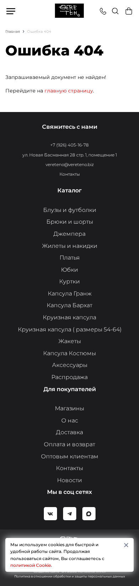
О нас (69, 420)
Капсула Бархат (69, 305)
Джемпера (69, 233)
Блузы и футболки (69, 210)
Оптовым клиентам (69, 456)
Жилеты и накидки (69, 246)
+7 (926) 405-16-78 (69, 145)
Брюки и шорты (69, 221)
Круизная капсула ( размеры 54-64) (70, 329)
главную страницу (69, 90)
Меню (11, 11)
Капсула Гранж (70, 293)
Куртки (69, 281)
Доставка (69, 432)
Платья (70, 257)
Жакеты (69, 341)
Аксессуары (69, 365)
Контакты (70, 174)
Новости (69, 480)
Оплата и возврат (69, 444)
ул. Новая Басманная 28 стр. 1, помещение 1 (69, 155)
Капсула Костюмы (69, 353)
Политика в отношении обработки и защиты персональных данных (69, 576)
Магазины (69, 408)
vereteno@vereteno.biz (70, 164)
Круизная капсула (69, 317)
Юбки (69, 269)
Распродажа (69, 377)
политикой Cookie (30, 565)
